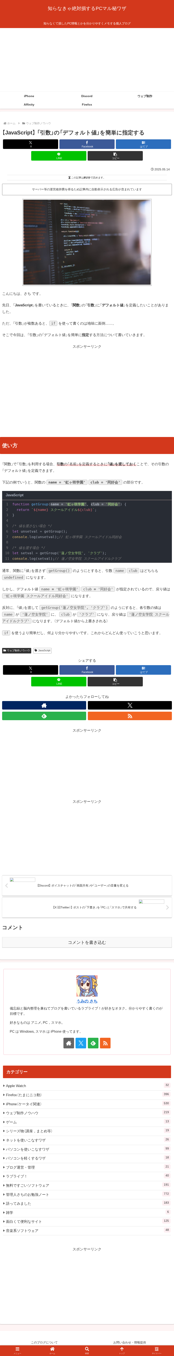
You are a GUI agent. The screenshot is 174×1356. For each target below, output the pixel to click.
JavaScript (44, 650)
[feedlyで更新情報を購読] (44, 716)
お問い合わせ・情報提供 (129, 1342)
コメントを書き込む (87, 942)
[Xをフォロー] (130, 705)
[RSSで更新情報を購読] (130, 716)
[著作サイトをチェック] (44, 705)
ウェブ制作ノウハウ (18, 650)
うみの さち (87, 1001)
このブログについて (44, 1342)
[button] (115, 156)
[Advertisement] (87, 60)
